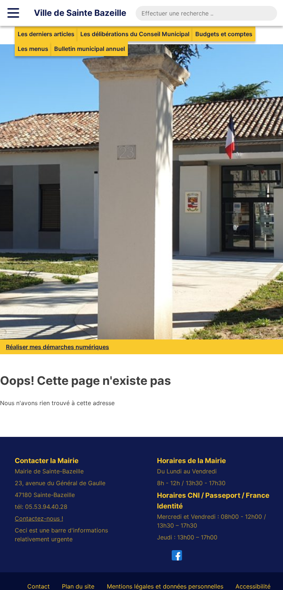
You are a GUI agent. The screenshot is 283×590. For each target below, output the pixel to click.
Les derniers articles (46, 34)
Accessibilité (252, 586)
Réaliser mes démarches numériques (57, 347)
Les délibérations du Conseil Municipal (134, 34)
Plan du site (78, 586)
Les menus (33, 48)
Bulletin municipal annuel (89, 48)
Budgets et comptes (223, 34)
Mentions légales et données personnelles (165, 586)
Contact (38, 586)
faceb (181, 555)
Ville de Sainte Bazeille (80, 13)
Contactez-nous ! (39, 518)
